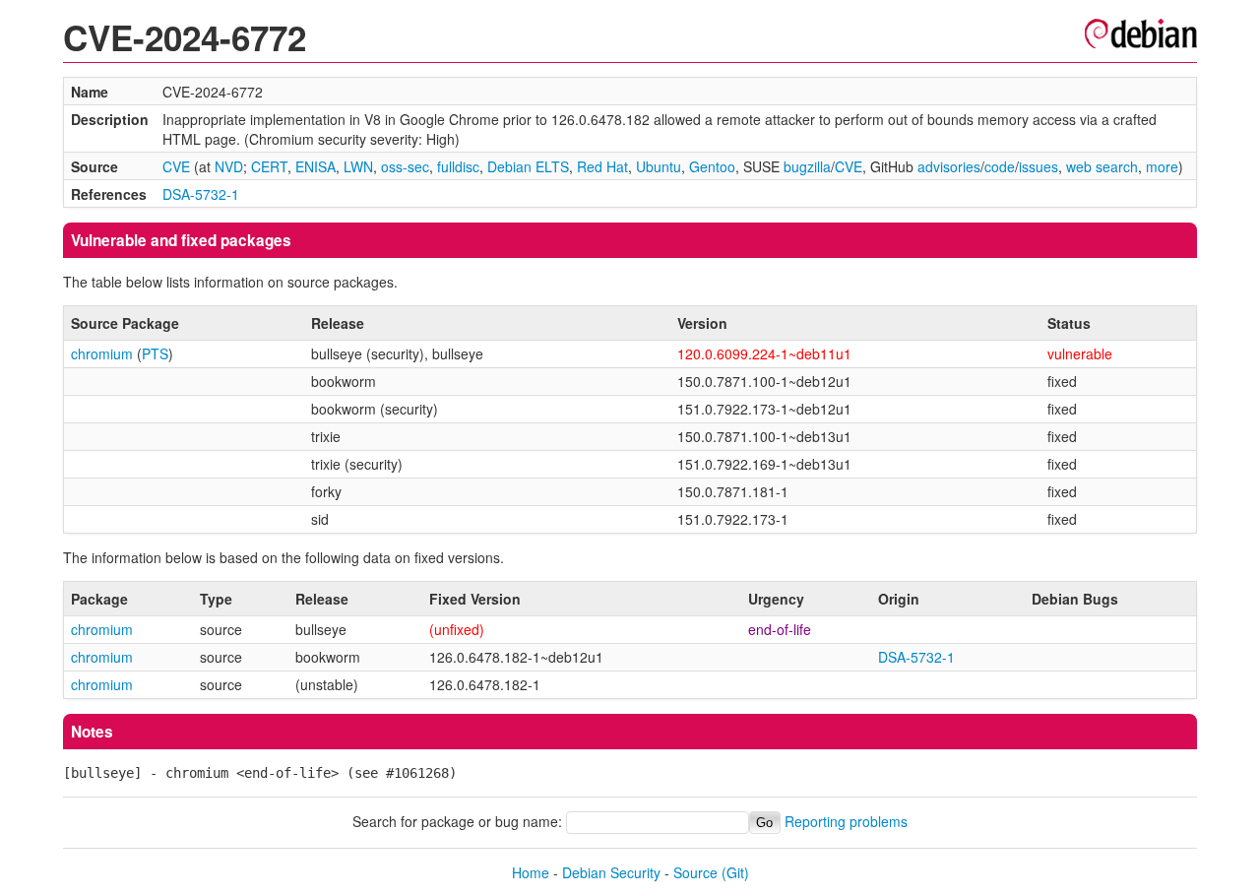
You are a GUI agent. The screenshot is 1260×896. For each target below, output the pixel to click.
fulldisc (458, 166)
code (999, 166)
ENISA (315, 166)
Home (530, 872)
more (1162, 166)
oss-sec (405, 166)
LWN (358, 166)
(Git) (735, 872)
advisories (948, 166)
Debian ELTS (528, 166)
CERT (269, 166)
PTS (155, 353)
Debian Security (611, 872)
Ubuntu (658, 166)
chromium (102, 353)
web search (1102, 166)
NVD (229, 166)
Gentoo (712, 166)
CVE (176, 166)
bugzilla (807, 166)
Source (695, 872)
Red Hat (602, 166)
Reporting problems (846, 821)
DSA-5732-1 (200, 194)
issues (1038, 166)
